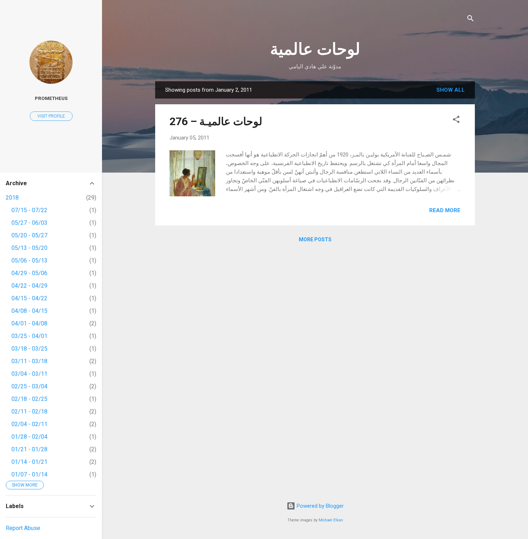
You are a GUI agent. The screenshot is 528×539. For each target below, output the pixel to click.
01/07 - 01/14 (29, 474)
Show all (450, 90)
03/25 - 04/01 (29, 336)
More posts (315, 239)
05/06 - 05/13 (29, 260)
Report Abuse (23, 528)
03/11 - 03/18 (29, 361)
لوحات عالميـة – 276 (216, 121)
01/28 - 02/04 (29, 436)
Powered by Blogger (319, 506)
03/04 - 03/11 (29, 373)
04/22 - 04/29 (29, 285)
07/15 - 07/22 (29, 210)
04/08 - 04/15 (29, 310)
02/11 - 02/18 (29, 411)
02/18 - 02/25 (29, 399)
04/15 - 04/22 (29, 298)
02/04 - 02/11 (29, 424)
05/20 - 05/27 (29, 235)
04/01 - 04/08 (29, 323)
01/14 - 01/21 (29, 461)
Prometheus (51, 98)
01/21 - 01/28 (29, 449)
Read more (444, 210)
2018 (12, 197)
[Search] (470, 20)
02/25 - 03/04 (29, 386)
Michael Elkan (331, 520)
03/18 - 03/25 (29, 348)
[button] (456, 120)
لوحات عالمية (315, 49)
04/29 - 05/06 (29, 273)
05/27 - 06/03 (29, 222)
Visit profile (51, 116)
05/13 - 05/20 (29, 248)
